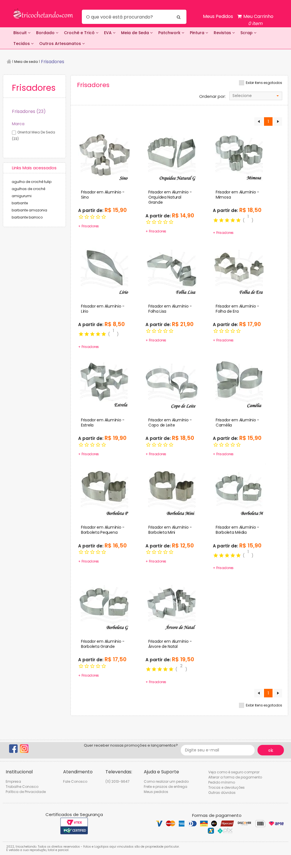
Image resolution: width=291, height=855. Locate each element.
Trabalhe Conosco (22, 786)
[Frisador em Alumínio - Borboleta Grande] (104, 604)
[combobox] (255, 96)
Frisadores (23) (29, 111)
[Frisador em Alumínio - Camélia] (239, 382)
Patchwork (170, 33)
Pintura (197, 33)
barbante (20, 203)
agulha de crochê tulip (31, 181)
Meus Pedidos (218, 16)
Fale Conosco (75, 781)
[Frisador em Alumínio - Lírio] (104, 268)
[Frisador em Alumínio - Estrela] (104, 382)
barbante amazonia (29, 210)
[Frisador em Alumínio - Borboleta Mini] (172, 490)
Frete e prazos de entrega (165, 786)
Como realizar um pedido (166, 781)
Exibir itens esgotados (264, 83)
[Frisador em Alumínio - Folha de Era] (239, 268)
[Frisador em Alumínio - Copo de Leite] (172, 382)
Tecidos (22, 43)
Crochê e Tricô (80, 33)
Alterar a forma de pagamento (235, 777)
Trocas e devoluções (226, 787)
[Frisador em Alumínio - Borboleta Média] (239, 490)
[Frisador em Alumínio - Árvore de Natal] (172, 604)
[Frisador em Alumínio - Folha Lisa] (172, 268)
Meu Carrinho (257, 20)
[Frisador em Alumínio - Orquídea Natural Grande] (172, 154)
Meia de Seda (135, 33)
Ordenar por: (212, 96)
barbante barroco (27, 217)
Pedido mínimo (221, 782)
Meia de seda (26, 61)
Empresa (13, 781)
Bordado (46, 33)
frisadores (52, 61)
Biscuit (20, 33)
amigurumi (22, 195)
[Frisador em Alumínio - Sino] (104, 154)
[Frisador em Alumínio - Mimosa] (239, 154)
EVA (108, 33)
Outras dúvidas (222, 792)
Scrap (247, 33)
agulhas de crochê (28, 188)
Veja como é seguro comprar (233, 772)
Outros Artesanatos (60, 43)
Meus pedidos (156, 791)
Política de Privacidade (26, 791)
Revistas (223, 33)
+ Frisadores (88, 226)
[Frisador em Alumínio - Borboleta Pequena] (104, 490)
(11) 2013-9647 (117, 781)
